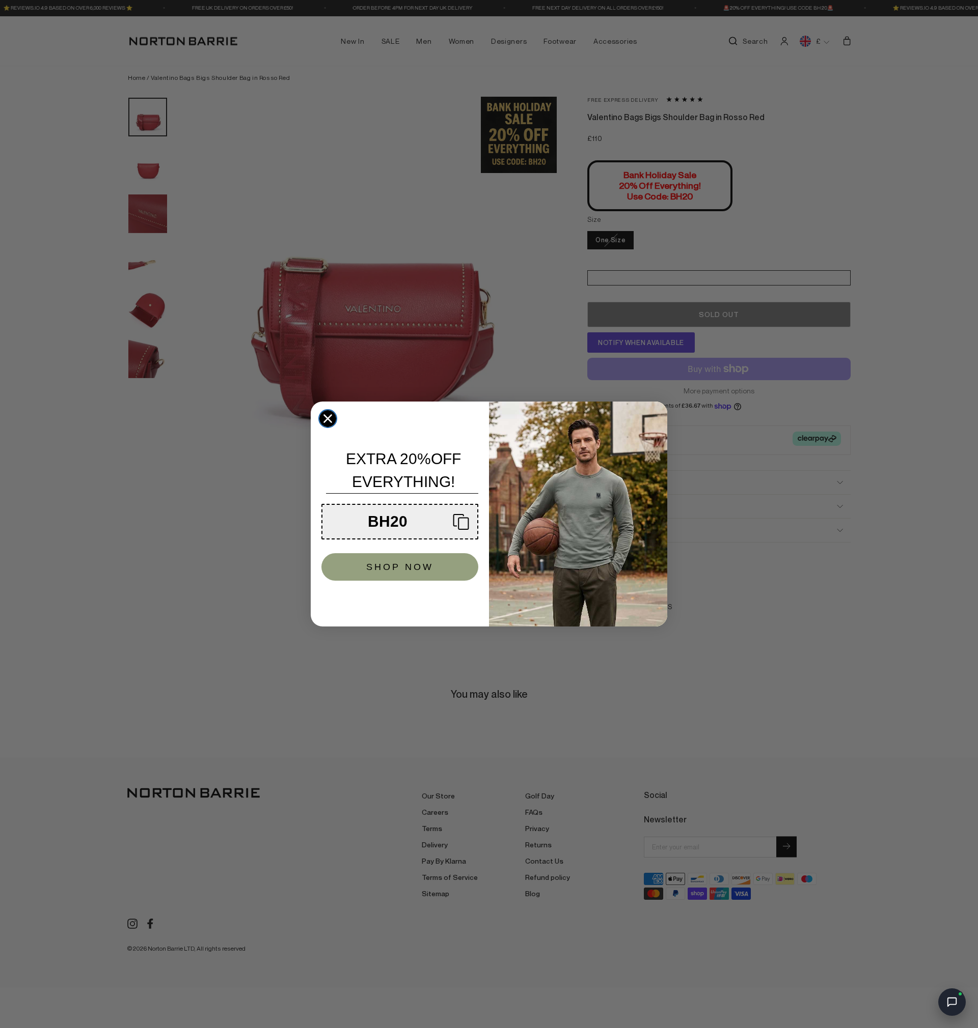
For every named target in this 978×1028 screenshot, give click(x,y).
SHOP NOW (399, 567)
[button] (399, 521)
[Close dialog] (328, 418)
